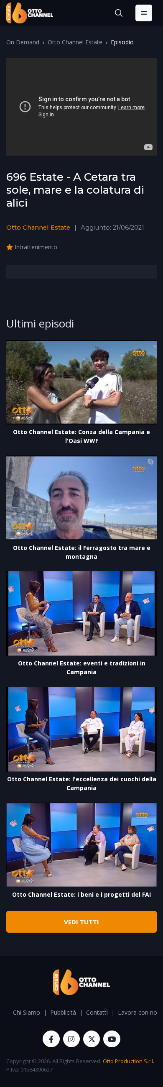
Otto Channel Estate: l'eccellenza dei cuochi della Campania (81, 783)
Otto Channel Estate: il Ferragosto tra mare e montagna (81, 552)
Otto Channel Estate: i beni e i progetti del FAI (81, 894)
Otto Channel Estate (75, 42)
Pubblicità (63, 1012)
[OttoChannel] (29, 13)
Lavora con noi (138, 1012)
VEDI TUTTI (81, 922)
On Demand (22, 42)
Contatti (97, 1012)
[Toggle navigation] (143, 13)
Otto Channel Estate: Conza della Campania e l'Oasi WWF (81, 436)
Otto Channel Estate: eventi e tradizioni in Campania (81, 667)
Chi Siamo (26, 1012)
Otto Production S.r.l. (128, 1061)
